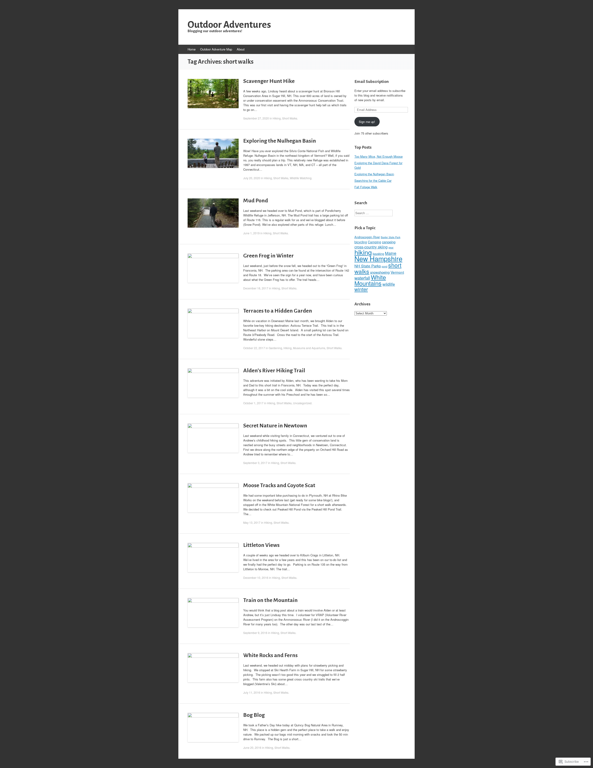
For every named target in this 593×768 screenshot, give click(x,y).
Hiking (277, 118)
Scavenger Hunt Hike (269, 81)
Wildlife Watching (301, 178)
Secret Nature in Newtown (275, 426)
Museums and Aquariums (309, 348)
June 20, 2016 (252, 747)
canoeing (388, 241)
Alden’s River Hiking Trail (274, 370)
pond (384, 266)
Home (192, 49)
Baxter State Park (390, 237)
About (241, 49)
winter (361, 289)
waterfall (362, 278)
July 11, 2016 (251, 692)
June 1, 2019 (251, 233)
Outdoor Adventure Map (216, 49)
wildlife (388, 284)
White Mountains (370, 280)
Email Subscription (371, 81)
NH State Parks (367, 266)
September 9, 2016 (255, 633)
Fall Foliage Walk (365, 187)
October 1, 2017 (253, 403)
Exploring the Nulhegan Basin (279, 141)
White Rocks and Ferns (270, 655)
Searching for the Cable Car (372, 180)
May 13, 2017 (251, 522)
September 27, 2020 (256, 118)
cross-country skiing (371, 247)
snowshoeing (380, 272)
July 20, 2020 (251, 178)
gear (391, 247)
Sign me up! (367, 121)
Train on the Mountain (270, 600)
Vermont (397, 272)
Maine (390, 253)
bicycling (360, 242)
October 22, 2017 (254, 348)
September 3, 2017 (255, 463)
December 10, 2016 (255, 578)
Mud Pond (255, 200)
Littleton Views (261, 545)
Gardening (275, 348)
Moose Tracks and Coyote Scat (279, 485)
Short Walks (289, 118)
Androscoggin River (367, 237)
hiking (363, 252)
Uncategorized (302, 403)
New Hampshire (378, 258)
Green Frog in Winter (268, 256)
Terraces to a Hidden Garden (277, 311)
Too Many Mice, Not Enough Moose (378, 156)
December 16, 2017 (255, 288)
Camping (374, 242)
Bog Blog (254, 715)
